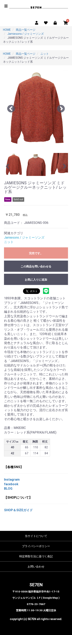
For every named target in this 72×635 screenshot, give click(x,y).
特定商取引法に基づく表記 (36, 556)
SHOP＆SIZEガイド (18, 510)
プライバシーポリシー (36, 546)
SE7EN (36, 584)
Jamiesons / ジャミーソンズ (24, 237)
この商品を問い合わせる (36, 266)
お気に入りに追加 (36, 279)
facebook (11, 484)
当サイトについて (36, 536)
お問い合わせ (36, 566)
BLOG (8, 488)
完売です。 (36, 253)
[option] (36, 108)
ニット (9, 242)
